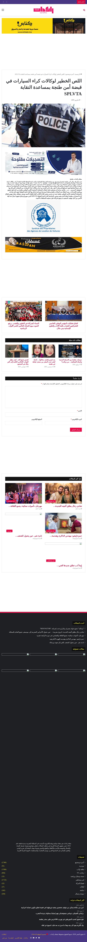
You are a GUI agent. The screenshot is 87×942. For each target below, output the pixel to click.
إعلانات (4, 934)
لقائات (82, 887)
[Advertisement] (43, 51)
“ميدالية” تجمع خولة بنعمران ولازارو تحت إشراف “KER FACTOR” (62, 628)
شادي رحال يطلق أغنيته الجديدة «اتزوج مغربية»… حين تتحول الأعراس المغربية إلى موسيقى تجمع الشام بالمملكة (46, 632)
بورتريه (81, 866)
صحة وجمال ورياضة (77, 876)
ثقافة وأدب (80, 869)
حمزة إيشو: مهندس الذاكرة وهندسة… (66, 536)
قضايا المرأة (80, 883)
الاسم (79, 411)
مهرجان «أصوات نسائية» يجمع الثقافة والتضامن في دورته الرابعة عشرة (54, 2)
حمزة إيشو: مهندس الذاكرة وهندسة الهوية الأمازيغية (67, 639)
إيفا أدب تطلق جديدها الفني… (69, 565)
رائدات (26, 938)
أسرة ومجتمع (70, 74)
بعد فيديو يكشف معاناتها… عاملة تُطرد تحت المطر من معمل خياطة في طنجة (44, 362)
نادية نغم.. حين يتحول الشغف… (28, 536)
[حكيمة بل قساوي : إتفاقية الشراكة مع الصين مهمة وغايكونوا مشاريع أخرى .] (15, 677)
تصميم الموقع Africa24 (39, 934)
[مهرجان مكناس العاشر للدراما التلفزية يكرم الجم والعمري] (15, 661)
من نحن (4, 938)
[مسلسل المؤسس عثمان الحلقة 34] (71, 661)
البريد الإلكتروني (76, 419)
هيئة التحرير (18, 938)
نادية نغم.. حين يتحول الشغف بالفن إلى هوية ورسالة (67, 642)
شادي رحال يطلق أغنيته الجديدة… (67, 506)
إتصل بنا (10, 938)
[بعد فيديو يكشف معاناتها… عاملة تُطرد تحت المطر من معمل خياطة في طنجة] (43, 351)
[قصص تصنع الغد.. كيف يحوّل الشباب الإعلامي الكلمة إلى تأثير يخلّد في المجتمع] (16, 351)
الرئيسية (77, 74)
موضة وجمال (79, 894)
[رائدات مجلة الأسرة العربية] (43, 10)
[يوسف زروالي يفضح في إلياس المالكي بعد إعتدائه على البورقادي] (43, 753)
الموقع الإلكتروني (36, 419)
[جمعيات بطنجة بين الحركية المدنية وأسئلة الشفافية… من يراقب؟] (70, 351)
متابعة (82, 890)
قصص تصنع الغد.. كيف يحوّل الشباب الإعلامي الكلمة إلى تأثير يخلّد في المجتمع (17, 362)
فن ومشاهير (80, 880)
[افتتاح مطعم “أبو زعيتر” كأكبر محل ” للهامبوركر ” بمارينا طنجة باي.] (71, 677)
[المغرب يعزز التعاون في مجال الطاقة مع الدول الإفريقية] (43, 661)
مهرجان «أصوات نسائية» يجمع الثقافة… (25, 506)
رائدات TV (80, 873)
